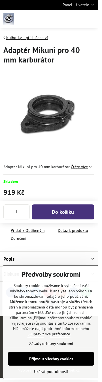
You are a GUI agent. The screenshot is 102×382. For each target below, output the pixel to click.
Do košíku (63, 212)
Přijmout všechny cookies (51, 358)
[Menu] (91, 19)
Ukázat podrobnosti (51, 371)
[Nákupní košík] (77, 19)
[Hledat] (64, 19)
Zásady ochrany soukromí (51, 343)
